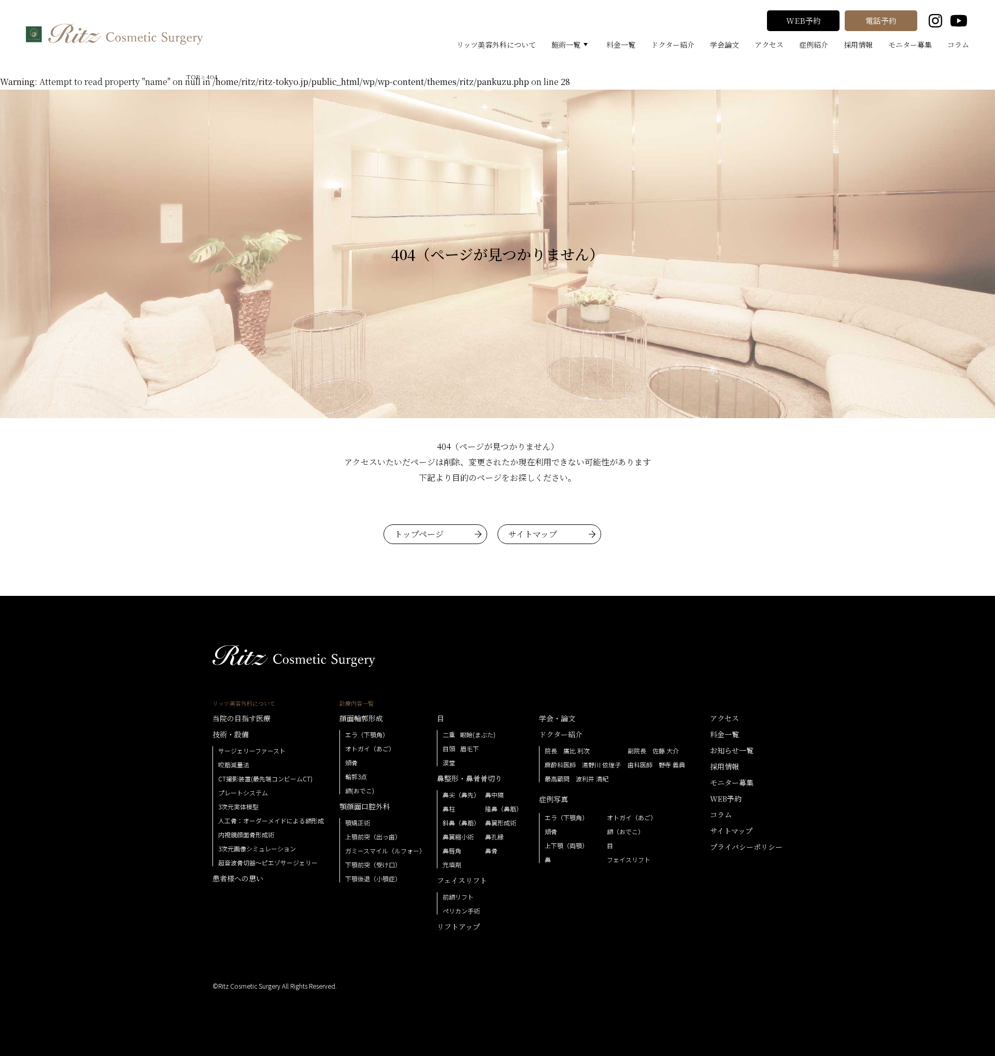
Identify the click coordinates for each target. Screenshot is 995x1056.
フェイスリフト (462, 880)
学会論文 (724, 44)
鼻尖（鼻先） (461, 795)
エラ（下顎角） (367, 735)
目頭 (449, 749)
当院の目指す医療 (241, 718)
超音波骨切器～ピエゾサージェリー (268, 863)
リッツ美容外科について (496, 44)
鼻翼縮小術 (458, 837)
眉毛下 (469, 749)
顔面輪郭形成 (361, 718)
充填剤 (452, 865)
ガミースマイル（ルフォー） (385, 851)
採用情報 (858, 44)
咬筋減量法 (233, 765)
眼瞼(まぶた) (477, 735)
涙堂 (449, 763)
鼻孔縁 (494, 837)
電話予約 (881, 20)
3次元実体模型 (238, 807)
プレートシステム (243, 793)
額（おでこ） (625, 832)
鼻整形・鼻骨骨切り (469, 778)
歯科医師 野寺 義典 (656, 765)
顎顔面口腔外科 (364, 806)
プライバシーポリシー (746, 846)
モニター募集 (910, 44)
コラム (958, 44)
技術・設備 (230, 734)
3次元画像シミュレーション (257, 849)
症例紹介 (813, 44)
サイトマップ (532, 534)
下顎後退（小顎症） (373, 879)
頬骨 (351, 763)
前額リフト (458, 897)
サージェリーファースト (252, 751)
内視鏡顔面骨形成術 (246, 835)
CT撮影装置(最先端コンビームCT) (265, 779)
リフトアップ (458, 926)
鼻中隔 (494, 795)
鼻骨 (491, 851)
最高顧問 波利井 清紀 (576, 779)
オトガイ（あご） (370, 749)
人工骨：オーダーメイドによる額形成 (271, 821)
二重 (449, 735)
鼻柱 (449, 809)
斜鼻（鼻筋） (461, 823)
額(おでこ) (359, 791)
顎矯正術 (357, 823)
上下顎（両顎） (566, 846)
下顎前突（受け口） (373, 865)
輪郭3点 (356, 777)
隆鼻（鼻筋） (503, 809)
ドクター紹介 (672, 44)
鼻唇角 (452, 851)
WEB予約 (803, 20)
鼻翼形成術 (500, 823)
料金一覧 (620, 44)
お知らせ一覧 (732, 750)
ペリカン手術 (461, 911)
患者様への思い (237, 878)
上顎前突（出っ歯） (373, 837)
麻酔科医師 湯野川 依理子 (583, 765)
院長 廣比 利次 (567, 751)
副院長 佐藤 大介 (653, 751)
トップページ (419, 534)
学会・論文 (557, 718)
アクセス (769, 44)
